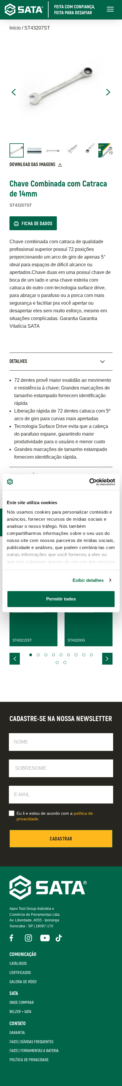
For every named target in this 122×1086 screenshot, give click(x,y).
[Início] (54, 9)
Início (15, 27)
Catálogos (18, 963)
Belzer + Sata (20, 1011)
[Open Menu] (110, 10)
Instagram (28, 937)
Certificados (20, 972)
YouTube (43, 937)
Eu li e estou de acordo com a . (55, 816)
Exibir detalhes (88, 580)
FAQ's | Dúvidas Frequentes (31, 1041)
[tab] (61, 361)
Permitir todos (61, 598)
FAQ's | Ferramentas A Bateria (34, 1050)
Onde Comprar (21, 1002)
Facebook (13, 937)
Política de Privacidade (29, 1059)
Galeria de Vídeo (22, 981)
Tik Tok (59, 937)
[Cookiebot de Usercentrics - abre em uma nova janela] (89, 482)
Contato (17, 1024)
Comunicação (22, 954)
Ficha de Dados (37, 224)
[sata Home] (48, 898)
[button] (30, 654)
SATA (13, 993)
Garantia (17, 1032)
